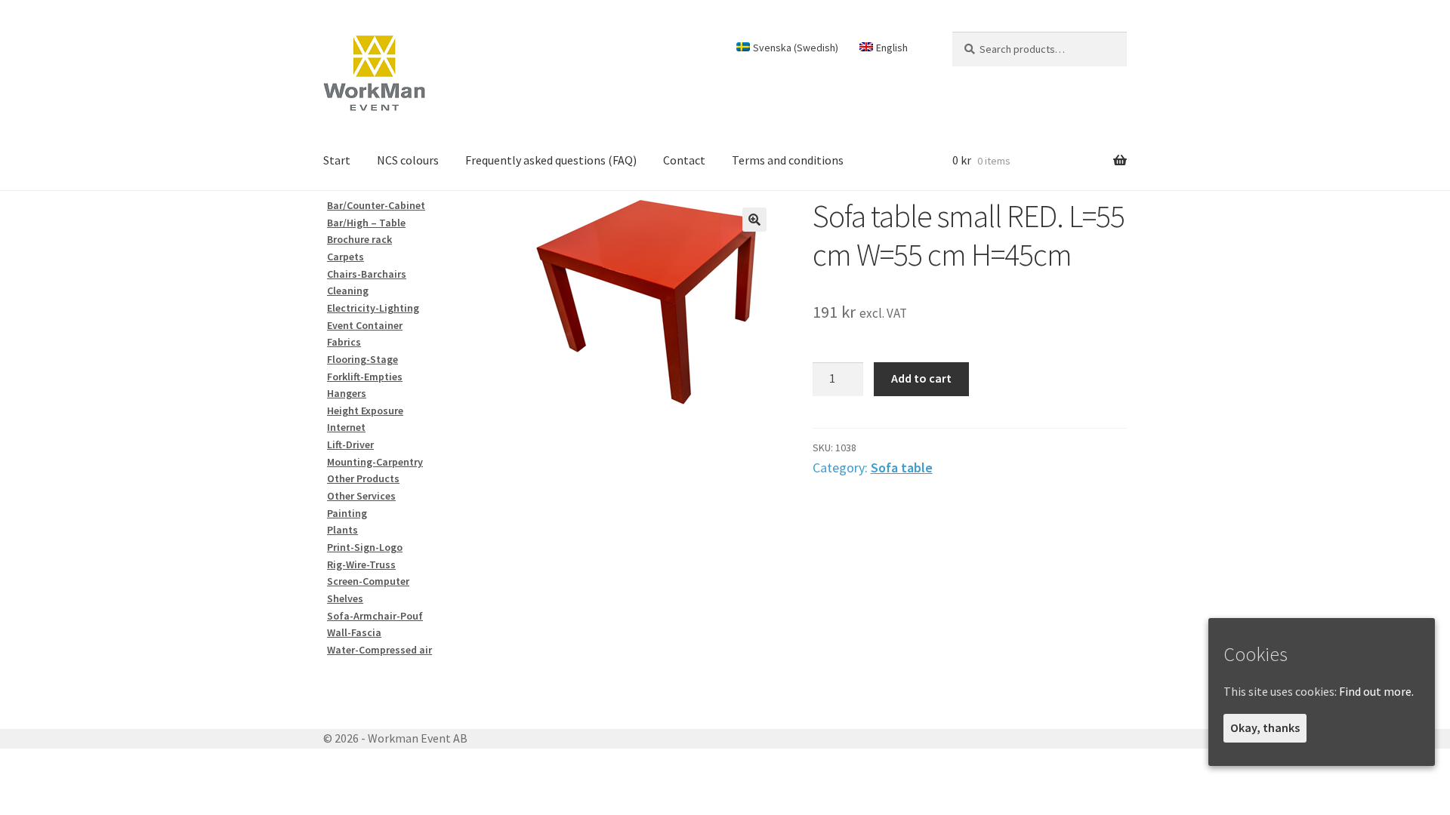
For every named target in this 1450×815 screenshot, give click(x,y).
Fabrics (344, 342)
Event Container (365, 325)
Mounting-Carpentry (375, 462)
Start (336, 160)
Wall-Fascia (354, 632)
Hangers (346, 393)
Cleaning (348, 290)
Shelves (345, 598)
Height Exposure (365, 410)
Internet (346, 427)
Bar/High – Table (366, 222)
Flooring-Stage (362, 359)
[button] (754, 220)
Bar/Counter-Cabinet (376, 205)
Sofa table (902, 467)
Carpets (345, 256)
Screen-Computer (368, 581)
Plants (342, 530)
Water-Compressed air (379, 650)
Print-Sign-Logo (365, 547)
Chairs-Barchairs (366, 274)
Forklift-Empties (365, 376)
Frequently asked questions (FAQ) (551, 160)
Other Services (361, 496)
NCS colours (408, 160)
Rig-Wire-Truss (361, 564)
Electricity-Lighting (373, 308)
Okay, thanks (1265, 727)
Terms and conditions (788, 160)
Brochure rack (359, 239)
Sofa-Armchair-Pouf (375, 616)
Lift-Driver (350, 444)
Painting (347, 513)
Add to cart (921, 378)
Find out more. (1376, 691)
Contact (684, 160)
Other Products (363, 478)
